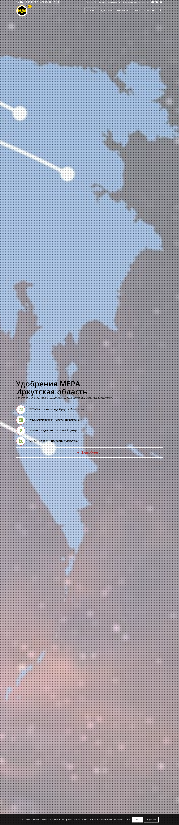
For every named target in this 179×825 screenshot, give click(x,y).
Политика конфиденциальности (136, 2)
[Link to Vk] (157, 2)
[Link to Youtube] (152, 2)
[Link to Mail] (161, 2)
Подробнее (151, 819)
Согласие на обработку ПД (109, 2)
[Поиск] (160, 10)
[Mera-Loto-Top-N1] (24, 10)
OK (137, 819)
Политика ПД (91, 2)
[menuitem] (91, 2)
